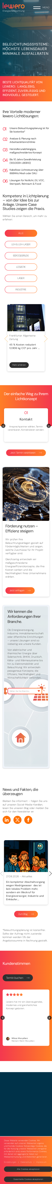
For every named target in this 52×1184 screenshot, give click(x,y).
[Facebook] (28, 820)
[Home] (14, 5)
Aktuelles (27, 876)
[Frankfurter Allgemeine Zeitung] (26, 317)
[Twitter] (17, 820)
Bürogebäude (21, 255)
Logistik (21, 267)
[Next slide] (46, 339)
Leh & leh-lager (21, 244)
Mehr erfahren (19, 364)
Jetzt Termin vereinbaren (22, 452)
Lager (20, 278)
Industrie (21, 289)
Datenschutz (26, 1162)
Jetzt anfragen (17, 590)
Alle (20, 233)
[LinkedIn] (7, 820)
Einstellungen (10, 1162)
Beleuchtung (18, 10)
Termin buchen (14, 978)
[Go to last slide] (6, 339)
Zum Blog (22, 914)
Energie (7, 10)
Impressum (41, 1162)
